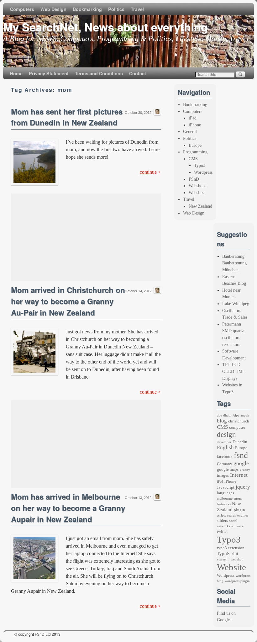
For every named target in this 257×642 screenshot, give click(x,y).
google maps (228, 469)
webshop (237, 559)
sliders (222, 520)
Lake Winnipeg (235, 303)
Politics (116, 9)
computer (237, 427)
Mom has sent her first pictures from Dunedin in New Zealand (67, 117)
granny (245, 469)
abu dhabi (224, 415)
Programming (195, 151)
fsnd (241, 455)
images (223, 475)
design (226, 434)
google (241, 463)
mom (238, 498)
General (190, 131)
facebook (225, 456)
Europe (195, 145)
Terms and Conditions (99, 73)
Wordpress (203, 172)
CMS (193, 158)
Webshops (197, 185)
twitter (222, 531)
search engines (237, 515)
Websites (196, 192)
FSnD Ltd (43, 634)
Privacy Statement (49, 73)
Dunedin (240, 441)
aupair (244, 415)
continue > (150, 172)
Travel (137, 9)
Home (16, 73)
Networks (224, 504)
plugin (239, 509)
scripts (221, 515)
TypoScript (227, 553)
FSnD (194, 179)
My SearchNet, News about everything (105, 27)
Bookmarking (87, 9)
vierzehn (223, 559)
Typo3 (199, 165)
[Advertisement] (86, 237)
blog (222, 421)
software (237, 526)
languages (225, 493)
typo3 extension (230, 547)
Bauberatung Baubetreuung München (234, 263)
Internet (239, 475)
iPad (193, 117)
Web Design (53, 9)
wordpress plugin (237, 581)
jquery (243, 487)
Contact (137, 73)
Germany (224, 463)
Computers (22, 9)
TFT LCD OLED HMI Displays (233, 371)
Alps (236, 415)
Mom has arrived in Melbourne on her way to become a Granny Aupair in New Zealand (68, 507)
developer (224, 442)
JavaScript (225, 487)
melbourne (225, 498)
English (225, 447)
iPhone (195, 124)
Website (231, 567)
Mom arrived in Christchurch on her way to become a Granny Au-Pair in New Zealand (68, 301)
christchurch (238, 421)
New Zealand (200, 206)
